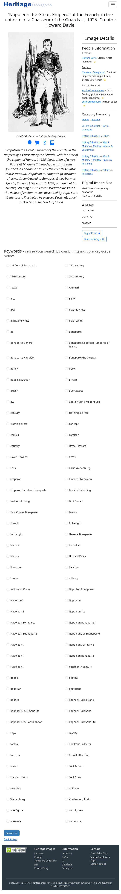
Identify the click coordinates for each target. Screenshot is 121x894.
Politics (106, 169)
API (36, 864)
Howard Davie (89, 57)
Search (10, 833)
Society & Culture (91, 125)
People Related (91, 85)
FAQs (65, 857)
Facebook (67, 864)
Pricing (37, 857)
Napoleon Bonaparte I (93, 72)
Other (105, 135)
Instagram (67, 868)
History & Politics (91, 135)
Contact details (98, 863)
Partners (38, 853)
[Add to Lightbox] (29, 142)
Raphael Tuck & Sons (93, 90)
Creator (86, 53)
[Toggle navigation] (112, 4)
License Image (92, 239)
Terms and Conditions (45, 860)
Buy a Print (90, 233)
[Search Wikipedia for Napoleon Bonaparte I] (104, 79)
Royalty (96, 119)
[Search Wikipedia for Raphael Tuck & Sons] (102, 98)
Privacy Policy (41, 868)
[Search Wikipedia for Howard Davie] (94, 61)
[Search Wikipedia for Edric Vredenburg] (84, 105)
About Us (67, 853)
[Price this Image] (44, 142)
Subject (86, 67)
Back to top (10, 839)
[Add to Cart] (37, 142)
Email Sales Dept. (99, 853)
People (85, 119)
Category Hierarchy (96, 114)
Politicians (87, 173)
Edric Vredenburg (91, 101)
